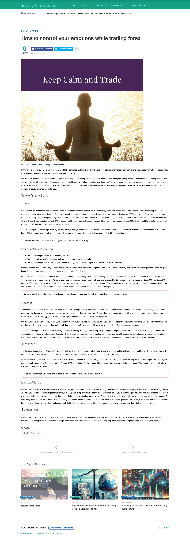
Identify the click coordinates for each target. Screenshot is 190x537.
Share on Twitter (65, 49)
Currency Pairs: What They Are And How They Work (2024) (144, 507)
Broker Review (137, 6)
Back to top (164, 528)
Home (74, 6)
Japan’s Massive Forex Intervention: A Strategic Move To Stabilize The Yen (95, 507)
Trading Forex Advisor (39, 6)
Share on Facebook (43, 49)
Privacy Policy (27, 533)
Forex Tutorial (86, 6)
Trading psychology (32, 433)
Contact (59, 533)
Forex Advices (101, 6)
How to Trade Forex (30, 506)
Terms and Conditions (45, 533)
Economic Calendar (119, 6)
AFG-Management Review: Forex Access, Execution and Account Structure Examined (85, 13)
